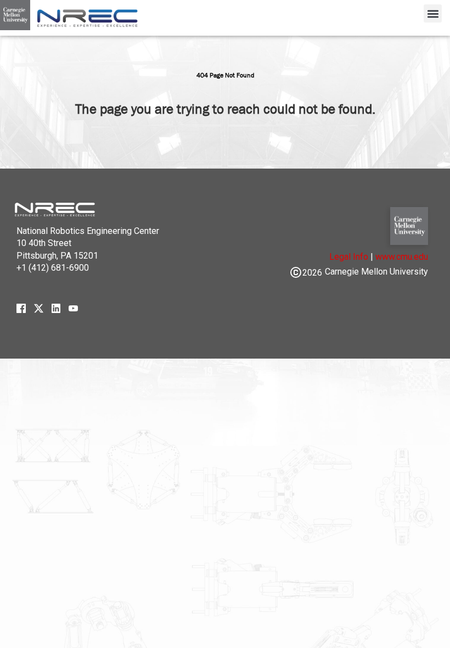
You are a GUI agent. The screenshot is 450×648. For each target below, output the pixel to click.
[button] (433, 13)
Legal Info (348, 257)
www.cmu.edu (401, 257)
